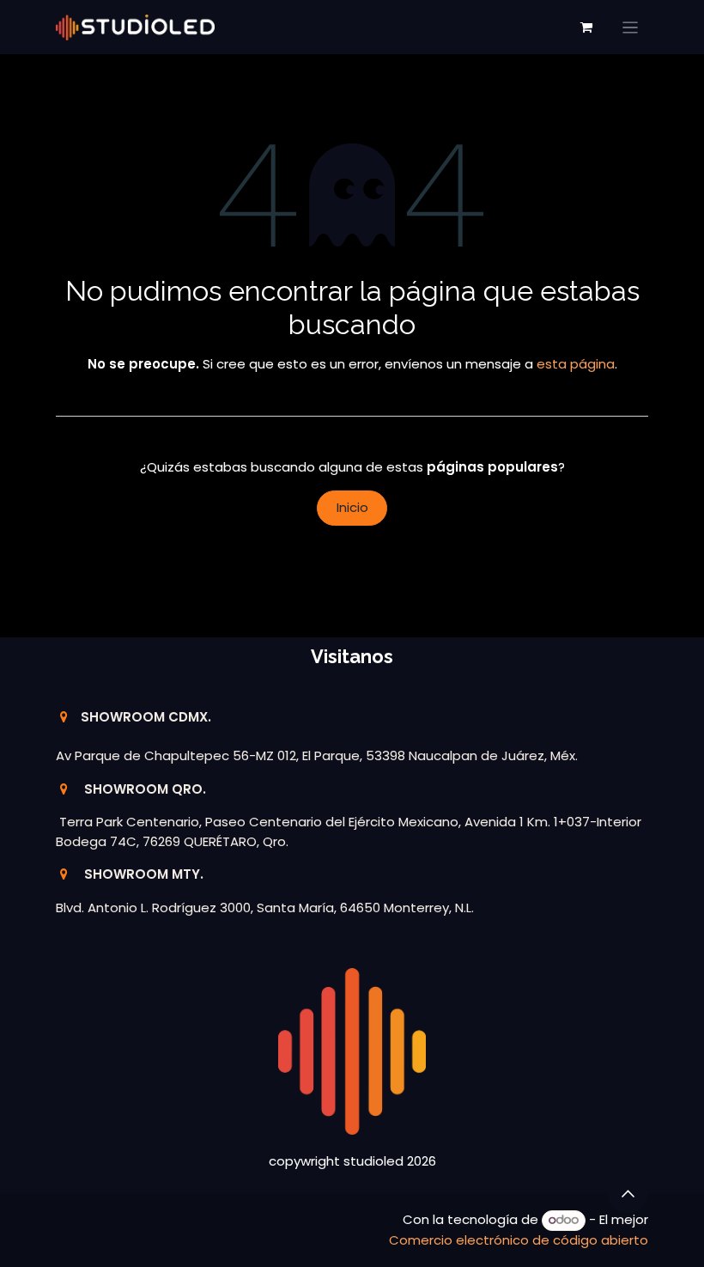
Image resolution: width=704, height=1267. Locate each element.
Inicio (352, 507)
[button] (627, 1193)
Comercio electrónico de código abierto (518, 1240)
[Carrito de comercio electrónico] (586, 27)
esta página (576, 364)
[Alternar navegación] (630, 27)
